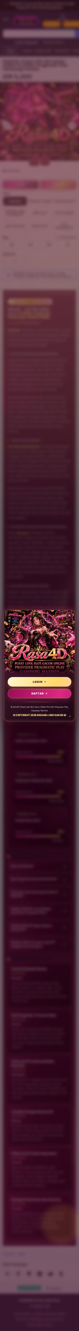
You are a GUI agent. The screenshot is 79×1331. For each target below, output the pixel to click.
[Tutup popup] (69, 615)
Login (37, 681)
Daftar (37, 693)
